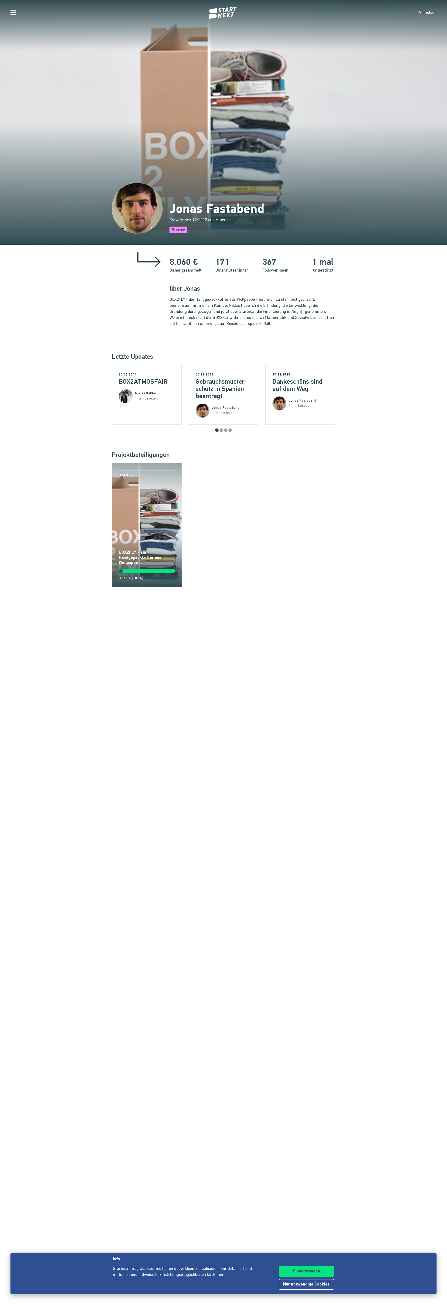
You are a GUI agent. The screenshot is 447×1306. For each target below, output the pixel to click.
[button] (217, 430)
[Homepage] (223, 13)
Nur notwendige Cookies (306, 1284)
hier (220, 1275)
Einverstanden (306, 1271)
